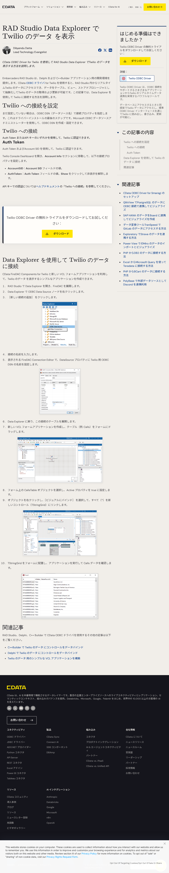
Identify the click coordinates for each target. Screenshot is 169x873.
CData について (134, 736)
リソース (11, 812)
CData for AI (114, 7)
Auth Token (133, 152)
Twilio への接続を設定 (137, 142)
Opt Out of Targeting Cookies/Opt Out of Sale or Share (136, 863)
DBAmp (51, 752)
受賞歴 (129, 752)
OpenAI (50, 822)
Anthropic (52, 796)
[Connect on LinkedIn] (110, 50)
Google (50, 807)
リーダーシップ (134, 757)
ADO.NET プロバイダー (19, 747)
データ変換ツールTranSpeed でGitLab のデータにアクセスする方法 (144, 226)
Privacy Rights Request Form (62, 856)
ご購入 (130, 7)
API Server (12, 757)
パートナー (92, 755)
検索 (136, 7)
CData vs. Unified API (97, 766)
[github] (27, 708)
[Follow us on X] (105, 50)
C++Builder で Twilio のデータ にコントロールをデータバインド (45, 647)
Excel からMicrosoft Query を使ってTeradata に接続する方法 (144, 263)
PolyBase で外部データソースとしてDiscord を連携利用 (145, 282)
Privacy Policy (89, 853)
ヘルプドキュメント (48, 186)
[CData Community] (33, 708)
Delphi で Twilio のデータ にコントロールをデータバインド (43, 653)
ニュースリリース (135, 742)
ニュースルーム (134, 747)
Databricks (52, 802)
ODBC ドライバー (16, 736)
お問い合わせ (153, 7)
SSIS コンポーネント (57, 747)
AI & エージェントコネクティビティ (103, 749)
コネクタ (90, 736)
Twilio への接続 (136, 147)
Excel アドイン (14, 768)
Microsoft (52, 812)
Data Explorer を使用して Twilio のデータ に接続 (144, 160)
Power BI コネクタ (16, 773)
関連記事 (129, 167)
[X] (15, 708)
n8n (49, 817)
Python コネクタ (15, 752)
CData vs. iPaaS (94, 760)
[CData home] (11, 7)
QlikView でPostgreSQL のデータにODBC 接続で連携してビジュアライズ (144, 206)
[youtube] (21, 708)
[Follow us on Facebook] (99, 50)
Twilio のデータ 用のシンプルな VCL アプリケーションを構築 (44, 658)
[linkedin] (9, 708)
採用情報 (130, 768)
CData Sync (53, 736)
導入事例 (11, 802)
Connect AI (52, 742)
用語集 (10, 822)
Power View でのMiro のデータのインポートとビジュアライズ (144, 245)
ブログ (10, 807)
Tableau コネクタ (16, 778)
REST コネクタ (14, 762)
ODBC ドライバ (35, 83)
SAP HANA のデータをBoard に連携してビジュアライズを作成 (144, 217)
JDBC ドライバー (16, 742)
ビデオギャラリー (16, 828)
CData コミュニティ (17, 796)
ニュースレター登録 (17, 817)
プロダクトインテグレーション (102, 742)
